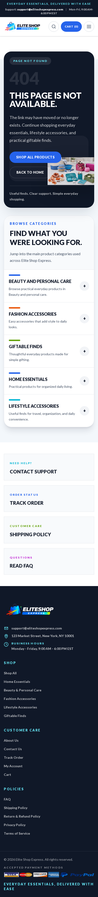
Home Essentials (17, 682)
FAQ (7, 799)
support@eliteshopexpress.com (40, 9)
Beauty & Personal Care (22, 690)
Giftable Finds (15, 716)
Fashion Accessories (20, 699)
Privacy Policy (14, 825)
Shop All (10, 673)
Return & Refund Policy (22, 816)
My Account (13, 766)
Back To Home (30, 172)
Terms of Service (17, 833)
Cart (71, 26)
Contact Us (13, 749)
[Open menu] (89, 26)
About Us (11, 740)
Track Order (13, 757)
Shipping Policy (15, 808)
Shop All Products (35, 157)
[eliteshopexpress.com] (23, 26)
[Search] (54, 26)
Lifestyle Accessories (20, 707)
